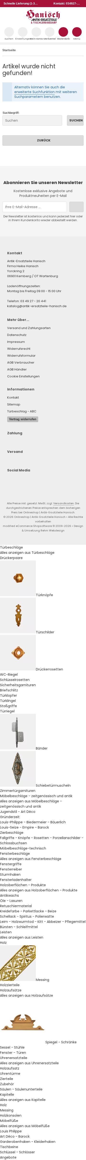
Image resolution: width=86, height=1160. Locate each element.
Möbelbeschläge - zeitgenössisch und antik (36, 796)
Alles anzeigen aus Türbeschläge (27, 552)
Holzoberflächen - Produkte (23, 885)
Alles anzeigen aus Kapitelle (23, 1099)
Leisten (6, 932)
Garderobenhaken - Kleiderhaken (27, 1141)
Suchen (75, 120)
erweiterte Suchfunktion (34, 92)
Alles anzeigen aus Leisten (21, 937)
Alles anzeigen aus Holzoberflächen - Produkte (38, 890)
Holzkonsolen (11, 1115)
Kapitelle (7, 1094)
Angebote (8, 1157)
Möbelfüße (9, 1120)
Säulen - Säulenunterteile (21, 1089)
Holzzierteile (10, 985)
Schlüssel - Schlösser (17, 1152)
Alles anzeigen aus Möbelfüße (25, 1126)
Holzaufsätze (11, 990)
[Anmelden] (76, 207)
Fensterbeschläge (15, 853)
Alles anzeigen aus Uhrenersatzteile (29, 1063)
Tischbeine (9, 1147)
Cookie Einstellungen (23, 376)
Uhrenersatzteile (13, 1057)
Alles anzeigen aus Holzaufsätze (26, 995)
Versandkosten (63, 503)
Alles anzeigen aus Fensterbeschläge (30, 858)
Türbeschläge (11, 547)
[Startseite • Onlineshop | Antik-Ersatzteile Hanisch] (43, 22)
